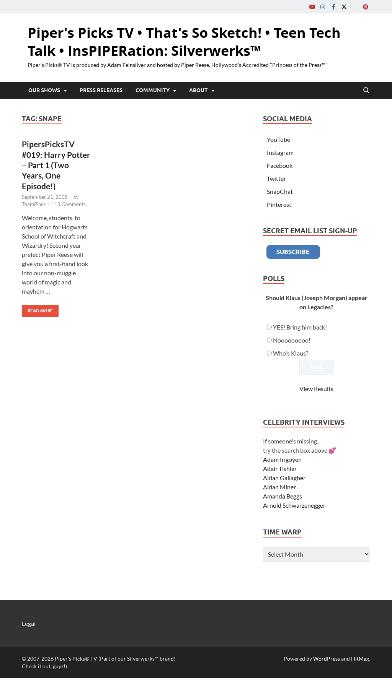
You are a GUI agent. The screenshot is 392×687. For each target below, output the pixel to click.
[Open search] (366, 90)
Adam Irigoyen (282, 459)
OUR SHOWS (44, 90)
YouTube (278, 139)
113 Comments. (69, 204)
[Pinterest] (365, 6)
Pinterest (279, 204)
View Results (316, 388)
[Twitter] (344, 6)
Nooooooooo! (291, 340)
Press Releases (101, 90)
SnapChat (280, 191)
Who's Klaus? (290, 353)
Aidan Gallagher (284, 477)
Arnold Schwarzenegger (294, 505)
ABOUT (198, 90)
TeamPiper (34, 204)
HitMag (360, 658)
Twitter (276, 178)
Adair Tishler (280, 468)
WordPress (326, 658)
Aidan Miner (279, 486)
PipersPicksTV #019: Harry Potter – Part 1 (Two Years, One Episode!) (56, 164)
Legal (29, 623)
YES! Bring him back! (300, 327)
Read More (37, 309)
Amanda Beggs (282, 496)
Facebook (279, 165)
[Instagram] (322, 6)
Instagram (280, 152)
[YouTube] (312, 6)
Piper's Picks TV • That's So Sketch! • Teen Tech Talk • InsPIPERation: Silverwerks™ (184, 41)
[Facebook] (333, 6)
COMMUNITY (153, 90)
